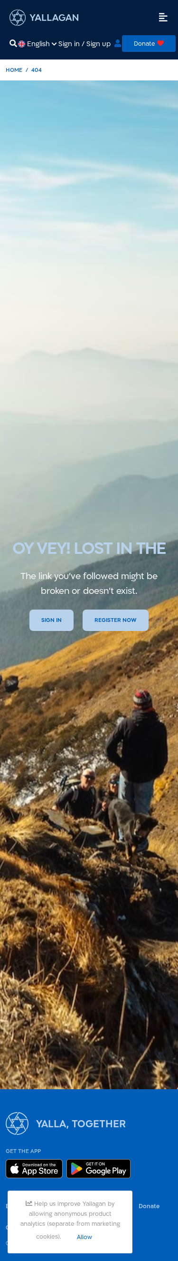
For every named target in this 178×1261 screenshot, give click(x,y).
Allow (84, 1237)
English (38, 43)
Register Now (115, 620)
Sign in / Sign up (84, 43)
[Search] (13, 43)
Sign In (51, 620)
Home (14, 69)
